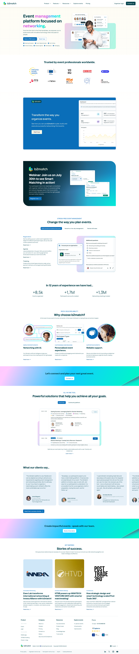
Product (46, 3)
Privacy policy (23, 651)
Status (40, 634)
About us (41, 623)
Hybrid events (77, 629)
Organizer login (119, 3)
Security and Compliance (45, 636)
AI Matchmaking (25, 637)
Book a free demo (69, 531)
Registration (27, 237)
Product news (60, 626)
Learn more (69, 453)
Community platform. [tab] (74, 402)
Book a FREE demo (30, 39)
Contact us (130, 3)
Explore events (78, 3)
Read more (26, 245)
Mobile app (24, 635)
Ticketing (26, 261)
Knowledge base (60, 631)
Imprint (58, 651)
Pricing (88, 3)
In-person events (78, 623)
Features (56, 3)
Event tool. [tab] (62, 402)
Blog (57, 629)
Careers (41, 626)
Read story (26, 609)
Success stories (60, 623)
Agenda (25, 249)
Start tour (42, 39)
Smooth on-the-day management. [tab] (74, 228)
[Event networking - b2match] (9, 3)
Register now (34, 198)
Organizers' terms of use (34, 651)
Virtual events (78, 626)
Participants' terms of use (49, 651)
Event (22, 626)
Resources (66, 3)
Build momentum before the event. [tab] (51, 228)
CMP (22, 629)
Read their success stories (32, 511)
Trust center (59, 634)
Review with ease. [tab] (92, 228)
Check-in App (24, 640)
